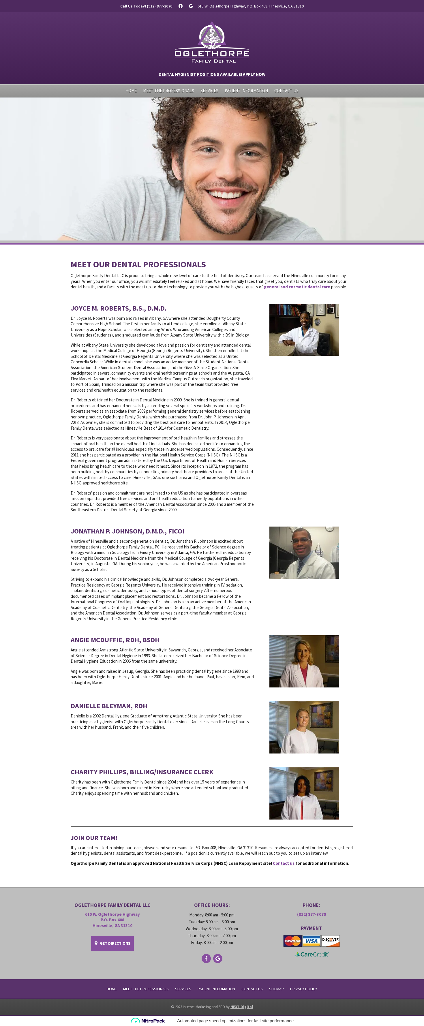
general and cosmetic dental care (297, 287)
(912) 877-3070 (311, 914)
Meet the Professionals (168, 91)
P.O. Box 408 (112, 919)
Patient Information (246, 91)
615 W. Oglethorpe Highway (112, 914)
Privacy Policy (303, 989)
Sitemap (276, 989)
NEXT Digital (241, 1006)
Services (209, 91)
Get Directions (115, 943)
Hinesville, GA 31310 (112, 925)
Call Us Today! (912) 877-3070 (146, 6)
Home (131, 91)
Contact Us (286, 91)
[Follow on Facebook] (206, 958)
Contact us (283, 863)
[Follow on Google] (217, 958)
